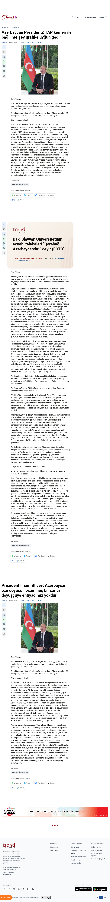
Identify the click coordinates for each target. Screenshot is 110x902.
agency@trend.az (8, 874)
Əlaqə (73, 853)
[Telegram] (23, 889)
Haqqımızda (75, 847)
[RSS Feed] (33, 889)
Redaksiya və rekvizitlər (78, 850)
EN (97, 897)
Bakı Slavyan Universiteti (20, 545)
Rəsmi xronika (55, 850)
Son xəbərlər (54, 847)
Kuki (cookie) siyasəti (98, 859)
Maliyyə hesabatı (76, 863)
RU (105, 897)
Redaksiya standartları (78, 857)
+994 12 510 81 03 (8, 872)
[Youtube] (19, 889)
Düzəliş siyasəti (76, 860)
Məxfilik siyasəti (96, 850)
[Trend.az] (10, 17)
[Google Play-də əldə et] (100, 889)
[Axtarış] (73, 17)
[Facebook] (9, 889)
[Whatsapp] (4, 889)
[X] (14, 889)
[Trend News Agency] (9, 845)
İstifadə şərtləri (96, 847)
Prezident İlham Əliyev (20, 184)
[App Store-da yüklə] (83, 889)
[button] (4, 47)
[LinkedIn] (28, 889)
